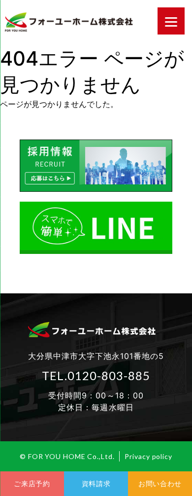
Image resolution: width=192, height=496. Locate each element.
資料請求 (96, 483)
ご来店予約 (32, 483)
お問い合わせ (160, 483)
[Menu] (171, 21)
